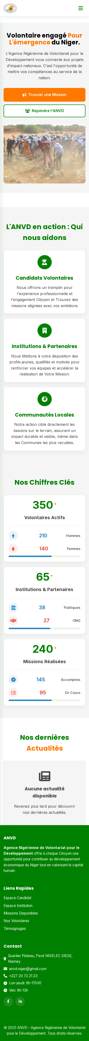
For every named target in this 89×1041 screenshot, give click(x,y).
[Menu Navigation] (80, 8)
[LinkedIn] (20, 1001)
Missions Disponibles (21, 913)
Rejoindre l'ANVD (48, 110)
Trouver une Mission (47, 94)
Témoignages (15, 928)
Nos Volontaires (16, 921)
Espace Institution (18, 905)
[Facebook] (8, 1001)
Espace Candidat (17, 898)
